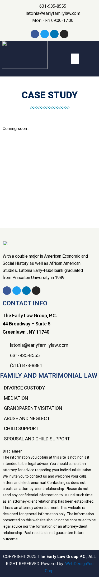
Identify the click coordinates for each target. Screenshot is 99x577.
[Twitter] (44, 34)
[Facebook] (35, 34)
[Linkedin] (54, 34)
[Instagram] (64, 34)
